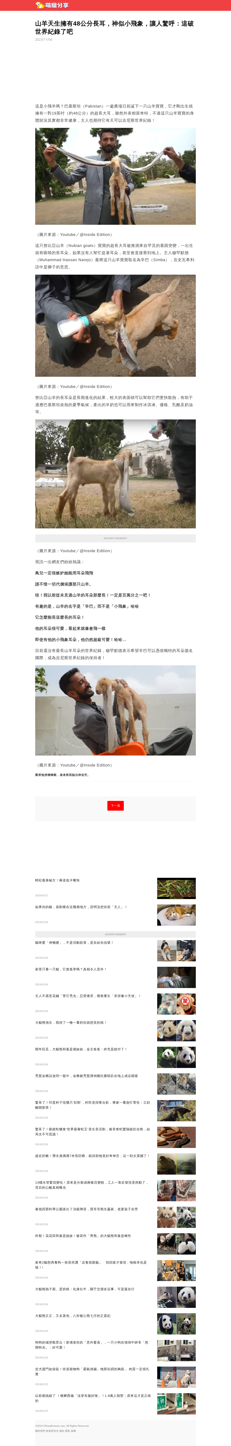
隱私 (67, 1430)
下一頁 (115, 805)
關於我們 (40, 1430)
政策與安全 (52, 1430)
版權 (73, 1430)
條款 (61, 1430)
